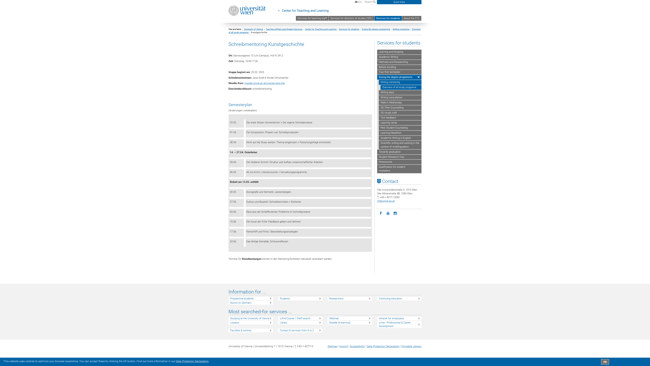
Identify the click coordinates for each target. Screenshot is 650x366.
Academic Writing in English (396, 137)
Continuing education (390, 298)
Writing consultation (391, 97)
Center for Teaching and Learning (305, 11)
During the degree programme (376, 29)
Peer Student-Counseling (394, 127)
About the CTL (412, 18)
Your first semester (389, 72)
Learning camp (389, 122)
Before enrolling (387, 67)
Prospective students (242, 298)
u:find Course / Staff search (295, 318)
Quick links (399, 2)
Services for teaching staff (312, 18)
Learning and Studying (391, 51)
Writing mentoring (401, 29)
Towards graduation (390, 151)
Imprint (343, 346)
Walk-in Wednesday (391, 102)
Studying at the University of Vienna (249, 318)
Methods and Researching (393, 62)
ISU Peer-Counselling (392, 107)
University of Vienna (253, 29)
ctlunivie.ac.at (386, 200)
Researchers (336, 298)
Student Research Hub (391, 156)
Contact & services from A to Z (297, 330)
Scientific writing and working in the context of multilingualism (400, 144)
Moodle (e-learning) (339, 322)
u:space (234, 322)
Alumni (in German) (240, 302)
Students (285, 298)
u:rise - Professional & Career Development (395, 324)
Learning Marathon (391, 132)
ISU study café (389, 112)
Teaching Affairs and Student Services (284, 29)
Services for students (388, 18)
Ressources (385, 161)
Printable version (411, 346)
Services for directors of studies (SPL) (351, 18)
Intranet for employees (391, 318)
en (360, 2)
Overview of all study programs (399, 87)
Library (283, 322)
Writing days (387, 92)
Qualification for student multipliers (392, 168)
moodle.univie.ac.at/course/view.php (264, 83)
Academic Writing (388, 56)
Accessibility (357, 346)
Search (369, 1)
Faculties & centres (241, 330)
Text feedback (388, 117)
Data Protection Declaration (383, 346)
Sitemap (332, 346)
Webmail (334, 318)
